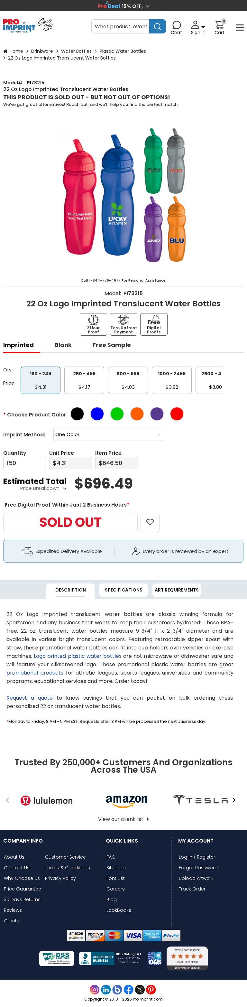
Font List (115, 878)
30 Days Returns (22, 899)
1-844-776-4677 (105, 280)
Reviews (13, 910)
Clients (11, 921)
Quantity (14, 453)
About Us (14, 857)
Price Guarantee (22, 889)
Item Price (108, 453)
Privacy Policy (60, 878)
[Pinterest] (151, 990)
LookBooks (118, 910)
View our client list (120, 819)
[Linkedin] (106, 990)
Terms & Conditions (67, 868)
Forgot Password (198, 868)
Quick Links (122, 840)
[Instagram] (95, 990)
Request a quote (29, 698)
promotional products (34, 672)
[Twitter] (140, 990)
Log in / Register (197, 857)
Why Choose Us (22, 878)
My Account (196, 840)
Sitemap (116, 868)
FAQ (110, 857)
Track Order (192, 889)
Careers (115, 889)
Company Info (23, 840)
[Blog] (117, 990)
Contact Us (17, 868)
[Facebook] (128, 990)
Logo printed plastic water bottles (78, 656)
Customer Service (65, 857)
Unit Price (61, 453)
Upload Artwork (196, 878)
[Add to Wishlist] (154, 518)
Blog (111, 899)
